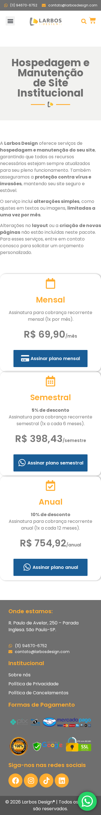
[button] (10, 21)
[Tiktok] (46, 780)
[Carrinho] (92, 20)
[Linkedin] (62, 780)
